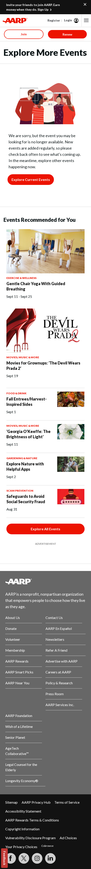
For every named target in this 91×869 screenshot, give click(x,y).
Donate (11, 628)
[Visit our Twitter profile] (24, 858)
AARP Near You (17, 683)
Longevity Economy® (21, 781)
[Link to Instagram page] (37, 858)
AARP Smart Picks (19, 672)
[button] (86, 20)
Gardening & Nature (21, 458)
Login (68, 20)
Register (53, 20)
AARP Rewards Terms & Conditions (32, 820)
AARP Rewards (16, 661)
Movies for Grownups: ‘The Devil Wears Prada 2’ (43, 365)
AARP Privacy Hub (36, 802)
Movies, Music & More (22, 357)
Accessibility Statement (23, 811)
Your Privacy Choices (21, 847)
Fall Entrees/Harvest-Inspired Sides (26, 401)
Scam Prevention (19, 490)
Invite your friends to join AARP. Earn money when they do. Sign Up (33, 7)
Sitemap (11, 802)
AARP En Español (59, 628)
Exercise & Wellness (21, 278)
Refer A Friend (56, 650)
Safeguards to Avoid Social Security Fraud (25, 499)
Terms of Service (67, 802)
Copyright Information (22, 829)
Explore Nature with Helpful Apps (25, 466)
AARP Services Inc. (60, 705)
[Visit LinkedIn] (50, 858)
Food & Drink (16, 393)
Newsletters (55, 639)
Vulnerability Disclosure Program (30, 838)
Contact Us (54, 617)
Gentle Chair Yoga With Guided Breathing (35, 286)
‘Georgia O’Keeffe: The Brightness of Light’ (28, 434)
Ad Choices (68, 838)
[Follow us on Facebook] (10, 858)
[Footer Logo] (45, 581)
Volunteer (12, 639)
